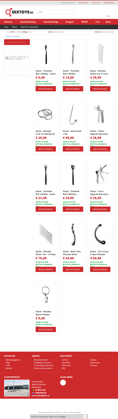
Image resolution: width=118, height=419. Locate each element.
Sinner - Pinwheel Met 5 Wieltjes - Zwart (71, 193)
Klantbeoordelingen (74, 412)
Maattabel (66, 362)
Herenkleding (50, 21)
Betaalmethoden (41, 360)
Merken (9, 368)
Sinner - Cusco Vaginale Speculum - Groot (99, 193)
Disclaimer (58, 412)
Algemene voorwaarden (45, 412)
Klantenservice (83, 3)
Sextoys (8, 21)
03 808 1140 (40, 390)
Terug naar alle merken (12, 36)
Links (8, 365)
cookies (63, 417)
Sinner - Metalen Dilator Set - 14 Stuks (46, 253)
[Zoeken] (71, 12)
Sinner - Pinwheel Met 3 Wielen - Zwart (45, 192)
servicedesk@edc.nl (41, 395)
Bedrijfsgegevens (13, 360)
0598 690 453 (40, 393)
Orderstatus (95, 362)
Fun (98, 21)
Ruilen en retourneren (43, 368)
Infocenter (66, 365)
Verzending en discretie (43, 365)
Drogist (70, 21)
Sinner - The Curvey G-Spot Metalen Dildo (99, 253)
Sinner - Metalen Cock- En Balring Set (45, 132)
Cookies (93, 360)
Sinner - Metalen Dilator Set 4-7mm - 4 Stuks (99, 72)
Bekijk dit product (46, 89)
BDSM (84, 21)
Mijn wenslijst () (108, 3)
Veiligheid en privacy (42, 362)
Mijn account (96, 3)
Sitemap (93, 365)
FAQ (63, 368)
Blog (8, 362)
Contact (65, 360)
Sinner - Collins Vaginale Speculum (99, 132)
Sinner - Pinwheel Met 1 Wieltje (71, 72)
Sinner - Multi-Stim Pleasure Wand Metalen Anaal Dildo (72, 253)
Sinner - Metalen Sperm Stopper (43, 313)
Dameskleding (28, 21)
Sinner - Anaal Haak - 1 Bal (73, 132)
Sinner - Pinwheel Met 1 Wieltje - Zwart (46, 72)
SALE (108, 21)
